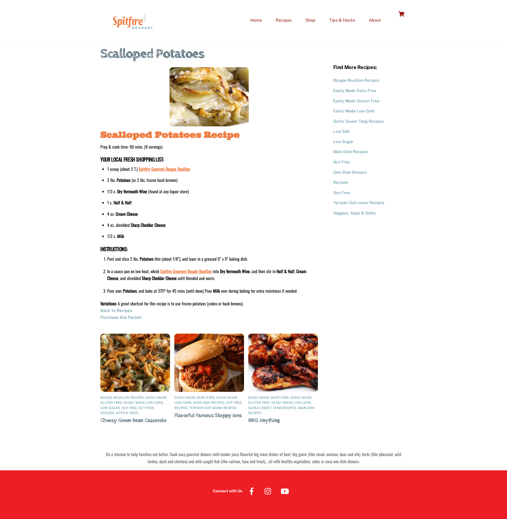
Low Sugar (110, 408)
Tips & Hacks (342, 20)
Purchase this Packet (121, 317)
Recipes (284, 20)
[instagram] (269, 491)
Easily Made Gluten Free (356, 101)
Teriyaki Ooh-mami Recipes (212, 408)
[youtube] (286, 491)
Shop (310, 20)
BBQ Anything (264, 420)
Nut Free (129, 408)
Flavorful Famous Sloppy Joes (208, 415)
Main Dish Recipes (208, 403)
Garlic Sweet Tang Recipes (272, 408)
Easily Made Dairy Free (194, 397)
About (375, 20)
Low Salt (341, 131)
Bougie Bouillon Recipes (122, 397)
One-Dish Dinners (350, 172)
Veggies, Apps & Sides (119, 413)
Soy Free (146, 408)
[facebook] (252, 491)
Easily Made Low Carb (143, 403)
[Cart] (401, 14)
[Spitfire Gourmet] (132, 36)
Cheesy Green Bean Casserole (133, 420)
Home (256, 20)
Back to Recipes (116, 310)
